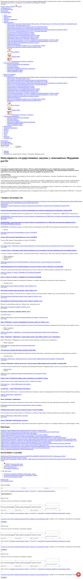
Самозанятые (17, 202)
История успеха (46, 201)
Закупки (6, 21)
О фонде (15, 65)
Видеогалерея (25, 202)
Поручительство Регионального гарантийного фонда (52, 29)
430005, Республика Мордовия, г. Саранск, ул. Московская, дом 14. (13, 464)
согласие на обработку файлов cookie (36, 1)
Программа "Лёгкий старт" (31, 38)
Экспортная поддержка (27, 32)
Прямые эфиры (16, 56)
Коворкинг (18, 44)
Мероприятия (7, 16)
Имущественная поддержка (31, 42)
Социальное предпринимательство (37, 26)
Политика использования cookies (13, 476)
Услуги (6, 132)
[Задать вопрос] (78, 574)
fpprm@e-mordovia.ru (13, 468)
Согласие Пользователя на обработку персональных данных (20, 475)
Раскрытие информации (10, 19)
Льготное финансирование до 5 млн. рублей (45, 41)
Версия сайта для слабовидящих (6, 11)
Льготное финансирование (11, 62)
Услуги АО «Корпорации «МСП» (36, 45)
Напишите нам (8, 138)
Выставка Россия (33, 202)
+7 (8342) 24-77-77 (11, 467)
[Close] (1, 551)
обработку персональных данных (19, 491)
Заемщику (17, 67)
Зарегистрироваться (6, 494)
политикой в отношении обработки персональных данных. (54, 513)
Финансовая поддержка (28, 34)
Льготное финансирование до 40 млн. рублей (46, 39)
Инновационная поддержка (31, 37)
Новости (6, 18)
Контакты (6, 136)
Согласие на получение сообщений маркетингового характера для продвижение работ (25, 519)
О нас (5, 15)
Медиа (6, 133)
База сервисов (15, 52)
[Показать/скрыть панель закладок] (8, 166)
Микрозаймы (19, 70)
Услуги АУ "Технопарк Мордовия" (37, 31)
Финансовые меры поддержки (19, 201)
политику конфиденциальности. (47, 491)
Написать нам (4, 479)
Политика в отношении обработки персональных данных (20, 474)
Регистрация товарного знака (33, 47)
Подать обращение (24, 64)
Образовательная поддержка (32, 35)
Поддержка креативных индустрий (37, 28)
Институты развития (9, 74)
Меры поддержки (9, 22)
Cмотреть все (4, 204)
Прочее (72, 201)
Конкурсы (39, 201)
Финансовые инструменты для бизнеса (22, 61)
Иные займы (18, 71)
